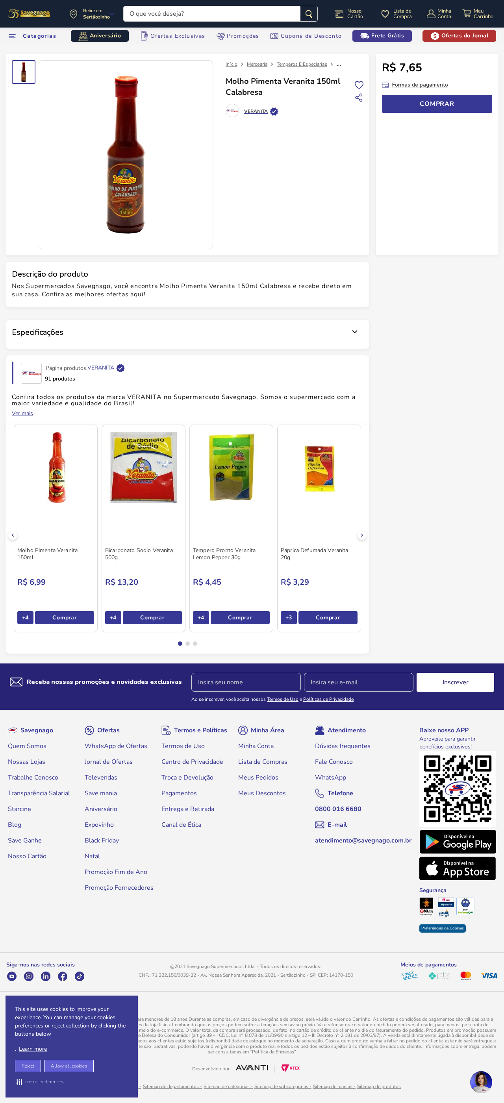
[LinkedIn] (45, 976)
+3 (288, 617)
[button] (40, 1081)
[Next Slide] (362, 535)
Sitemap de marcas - (334, 1086)
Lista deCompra (402, 13)
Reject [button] (28, 1066)
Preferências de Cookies (442, 928)
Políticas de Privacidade (328, 699)
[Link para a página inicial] (231, 64)
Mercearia (257, 64)
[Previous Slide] (12, 535)
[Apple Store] (457, 868)
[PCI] (447, 903)
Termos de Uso (282, 699)
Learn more (33, 1049)
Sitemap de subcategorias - (282, 1086)
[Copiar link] (359, 97)
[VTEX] (290, 1069)
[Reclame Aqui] (465, 907)
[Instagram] (28, 976)
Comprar (64, 617)
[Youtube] (11, 976)
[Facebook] (62, 976)
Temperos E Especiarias (302, 64)
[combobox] (220, 14)
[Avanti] (252, 1068)
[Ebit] (428, 908)
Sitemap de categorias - (228, 1086)
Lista (359, 84)
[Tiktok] (79, 976)
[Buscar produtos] (308, 13)
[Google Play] (457, 842)
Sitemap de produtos (379, 1086)
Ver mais (22, 413)
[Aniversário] (29, 14)
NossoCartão (355, 13)
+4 (25, 617)
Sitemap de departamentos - (172, 1086)
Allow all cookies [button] (69, 1066)
